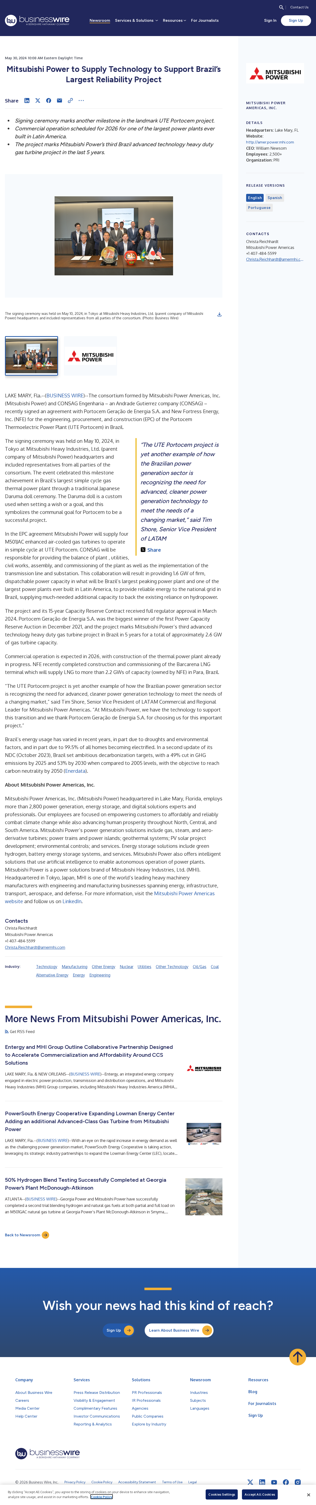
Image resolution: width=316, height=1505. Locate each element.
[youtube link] (274, 1482)
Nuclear (126, 966)
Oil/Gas (199, 966)
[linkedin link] (262, 1482)
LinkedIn (71, 901)
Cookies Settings (221, 1494)
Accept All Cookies (260, 1494)
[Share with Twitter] (38, 100)
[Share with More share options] (81, 100)
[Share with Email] (59, 100)
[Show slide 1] (31, 356)
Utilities (144, 966)
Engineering (99, 975)
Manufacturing (74, 966)
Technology (46, 966)
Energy (79, 975)
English (255, 198)
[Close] (308, 1495)
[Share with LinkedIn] (27, 100)
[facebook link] (286, 1482)
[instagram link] (298, 1482)
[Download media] (219, 314)
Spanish (275, 198)
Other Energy (103, 966)
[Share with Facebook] (49, 100)
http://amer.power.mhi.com (270, 142)
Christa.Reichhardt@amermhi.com (35, 947)
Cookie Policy (101, 1497)
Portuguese (259, 207)
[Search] (281, 7)
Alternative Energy (52, 975)
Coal (215, 966)
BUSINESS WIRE (64, 395)
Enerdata (75, 771)
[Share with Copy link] (70, 100)
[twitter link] (250, 1482)
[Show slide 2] (90, 356)
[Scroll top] (297, 1357)
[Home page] (37, 20)
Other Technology (172, 966)
